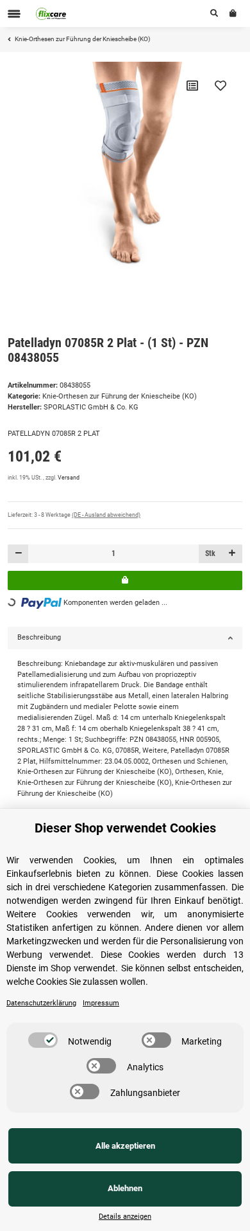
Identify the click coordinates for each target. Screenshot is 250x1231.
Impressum (101, 1003)
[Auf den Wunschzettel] (220, 85)
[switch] (43, 1040)
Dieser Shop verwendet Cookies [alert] (125, 828)
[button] (214, 13)
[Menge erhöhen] (231, 553)
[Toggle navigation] (14, 14)
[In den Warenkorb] (125, 580)
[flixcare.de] (51, 13)
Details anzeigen (125, 1216)
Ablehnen (125, 1188)
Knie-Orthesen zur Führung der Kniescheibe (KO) (119, 396)
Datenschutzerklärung (41, 1003)
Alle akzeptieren (125, 1146)
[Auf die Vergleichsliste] (192, 85)
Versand (68, 477)
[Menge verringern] (18, 553)
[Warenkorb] (233, 13)
